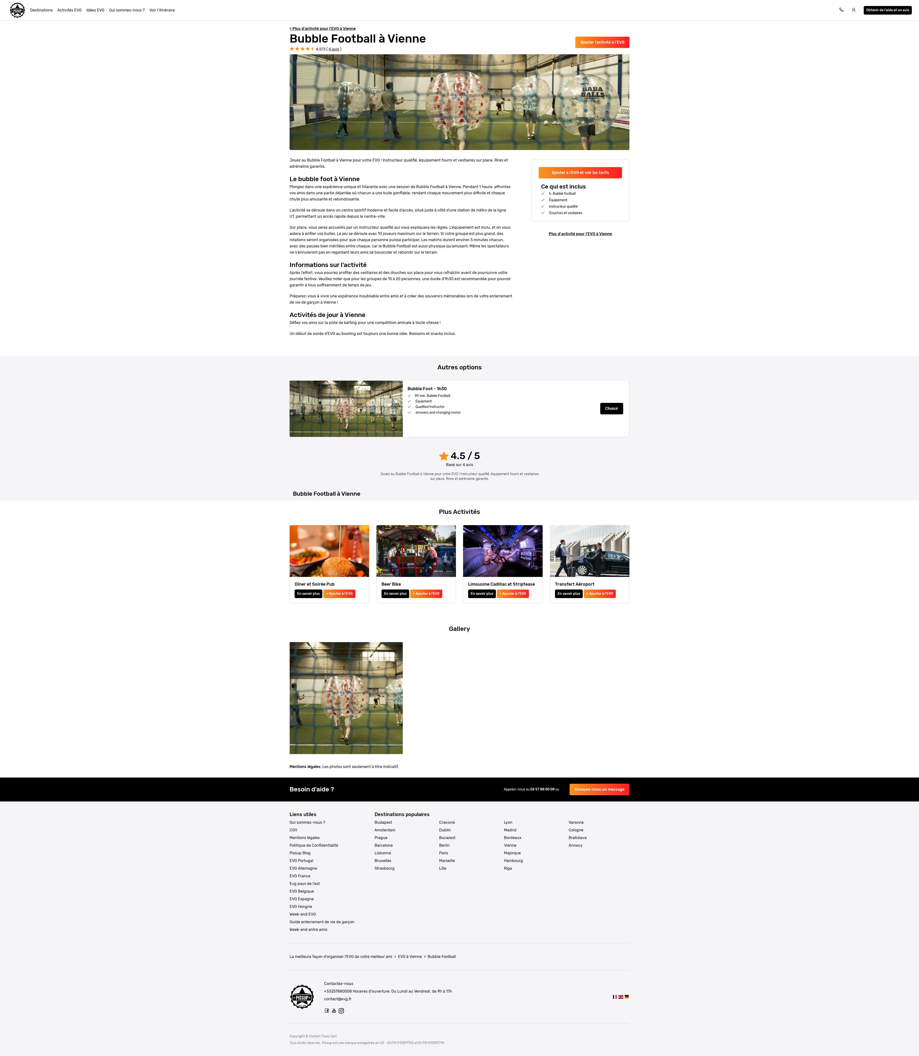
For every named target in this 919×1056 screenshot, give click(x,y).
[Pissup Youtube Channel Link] (334, 1010)
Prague (381, 837)
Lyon (508, 822)
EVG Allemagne (303, 868)
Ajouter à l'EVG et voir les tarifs (580, 172)
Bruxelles (383, 860)
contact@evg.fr (338, 999)
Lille (442, 868)
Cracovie (447, 822)
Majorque (512, 853)
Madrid (510, 830)
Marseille (447, 860)
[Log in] (854, 10)
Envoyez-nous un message (599, 789)
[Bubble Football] (614, 997)
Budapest (383, 822)
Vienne (510, 845)
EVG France (300, 876)
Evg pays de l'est (305, 883)
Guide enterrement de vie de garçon (322, 922)
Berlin (444, 845)
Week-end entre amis (308, 929)
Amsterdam (385, 830)
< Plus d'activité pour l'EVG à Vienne (323, 28)
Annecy (576, 845)
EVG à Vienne (410, 956)
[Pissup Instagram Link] (341, 1010)
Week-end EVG (303, 914)
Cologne (576, 830)
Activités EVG (69, 10)
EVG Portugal (301, 860)
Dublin (445, 830)
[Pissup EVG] (17, 10)
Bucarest (447, 837)
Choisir (611, 408)
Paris (443, 853)
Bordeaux (512, 837)
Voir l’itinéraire (162, 10)
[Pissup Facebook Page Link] (327, 1010)
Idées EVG (95, 10)
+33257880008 (338, 991)
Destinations (41, 10)
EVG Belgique (302, 891)
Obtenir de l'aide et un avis (887, 10)
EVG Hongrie (301, 906)
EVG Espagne (302, 899)
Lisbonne (383, 853)
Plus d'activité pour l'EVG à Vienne (580, 234)
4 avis (334, 49)
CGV (293, 830)
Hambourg (513, 860)
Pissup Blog (300, 853)
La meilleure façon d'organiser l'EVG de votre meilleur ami (341, 956)
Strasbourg (385, 868)
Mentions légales (305, 837)
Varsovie (576, 822)
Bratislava (578, 837)
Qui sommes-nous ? (127, 10)
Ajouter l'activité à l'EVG (602, 42)
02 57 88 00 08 (542, 789)
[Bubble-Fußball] (626, 997)
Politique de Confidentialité (314, 845)
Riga (508, 868)
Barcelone (384, 845)
